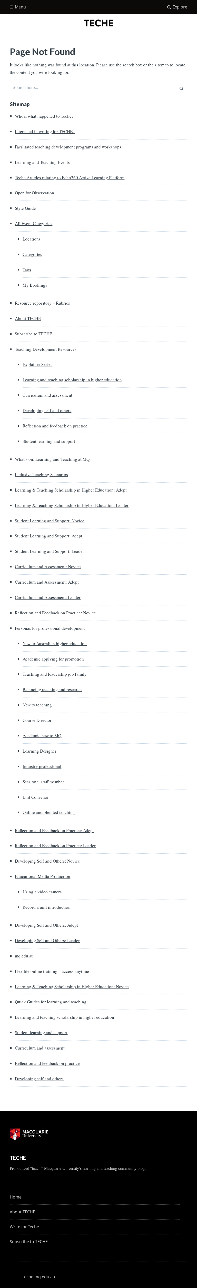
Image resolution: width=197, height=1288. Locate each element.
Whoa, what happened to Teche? (44, 116)
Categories (32, 254)
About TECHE (28, 318)
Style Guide (25, 208)
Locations (32, 239)
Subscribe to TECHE (33, 334)
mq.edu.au (24, 956)
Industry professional (42, 766)
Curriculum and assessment (47, 395)
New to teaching (37, 705)
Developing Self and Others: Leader (47, 940)
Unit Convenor (36, 797)
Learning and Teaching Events (42, 162)
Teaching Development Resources (45, 349)
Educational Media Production (42, 876)
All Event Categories (33, 223)
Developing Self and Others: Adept (46, 925)
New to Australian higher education (55, 643)
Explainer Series (37, 364)
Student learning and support (49, 441)
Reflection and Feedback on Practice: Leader (55, 845)
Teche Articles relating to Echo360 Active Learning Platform (69, 178)
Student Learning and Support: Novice (49, 521)
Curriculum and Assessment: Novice (48, 567)
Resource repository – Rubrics (42, 303)
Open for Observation (34, 193)
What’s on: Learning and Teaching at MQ (52, 459)
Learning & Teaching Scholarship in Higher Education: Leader (72, 505)
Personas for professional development (50, 628)
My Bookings (35, 285)
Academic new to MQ (42, 735)
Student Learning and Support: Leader (49, 551)
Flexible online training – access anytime (52, 971)
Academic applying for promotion (53, 659)
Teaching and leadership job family (55, 674)
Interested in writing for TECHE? (45, 131)
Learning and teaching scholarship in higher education (72, 380)
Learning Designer (39, 751)
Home (16, 1197)
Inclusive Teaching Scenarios (41, 474)
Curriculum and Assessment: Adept (47, 582)
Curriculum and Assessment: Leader (48, 597)
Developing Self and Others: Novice (47, 861)
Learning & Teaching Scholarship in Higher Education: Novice (72, 987)
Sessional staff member (43, 782)
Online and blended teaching (49, 812)
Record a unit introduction (47, 907)
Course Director (37, 720)
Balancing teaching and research (52, 689)
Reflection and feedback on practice (55, 426)
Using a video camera (42, 892)
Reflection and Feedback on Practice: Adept (54, 830)
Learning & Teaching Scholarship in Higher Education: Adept (71, 490)
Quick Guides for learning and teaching (50, 1002)
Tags (27, 270)
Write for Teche (24, 1227)
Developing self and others (47, 410)
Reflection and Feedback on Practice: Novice (55, 613)
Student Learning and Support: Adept (48, 536)
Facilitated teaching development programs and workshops (68, 147)
